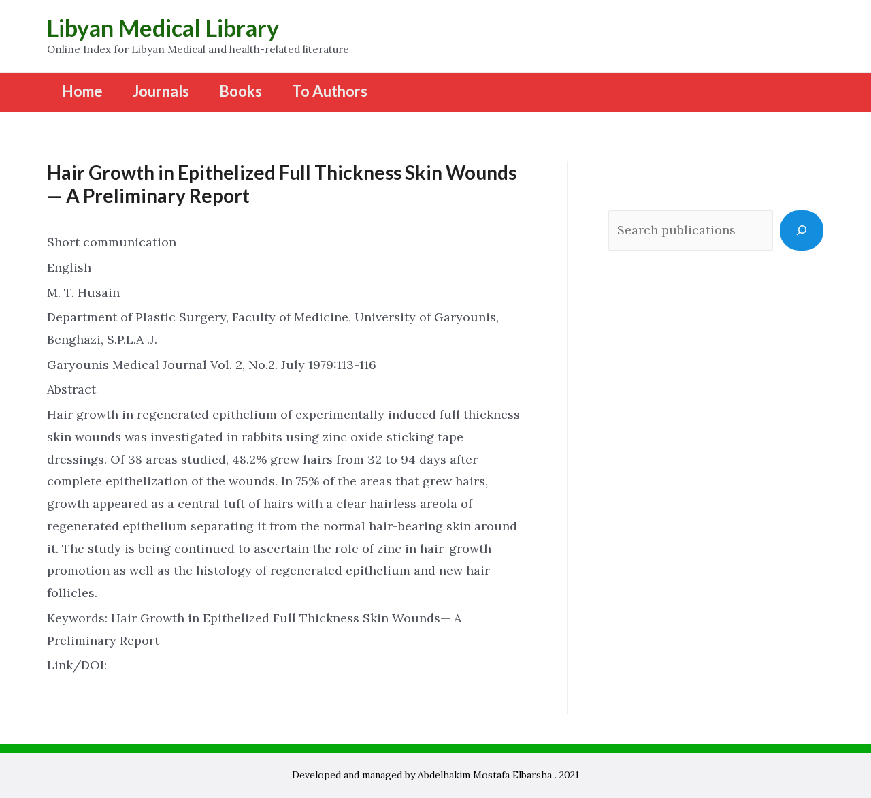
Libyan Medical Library (163, 28)
